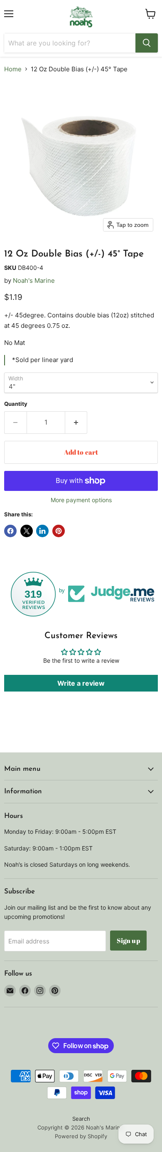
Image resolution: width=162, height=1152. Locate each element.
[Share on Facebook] (10, 531)
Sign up (128, 940)
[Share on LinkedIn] (42, 531)
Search (81, 1118)
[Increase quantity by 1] (76, 422)
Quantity (15, 404)
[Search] (146, 43)
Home (13, 69)
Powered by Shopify (81, 1136)
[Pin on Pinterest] (58, 531)
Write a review (81, 683)
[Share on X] (26, 531)
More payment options (81, 500)
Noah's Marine (34, 280)
